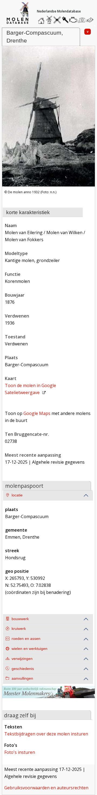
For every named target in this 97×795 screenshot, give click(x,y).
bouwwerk (20, 619)
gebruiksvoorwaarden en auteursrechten (46, 788)
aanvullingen (22, 678)
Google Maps (36, 413)
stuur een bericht (91, 20)
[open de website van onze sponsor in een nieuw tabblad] (48, 695)
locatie (17, 495)
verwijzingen (22, 659)
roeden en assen (26, 639)
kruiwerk (19, 629)
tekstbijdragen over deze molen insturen (46, 734)
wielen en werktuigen (29, 649)
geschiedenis (23, 669)
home (42, 18)
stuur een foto (81, 20)
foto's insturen (19, 752)
